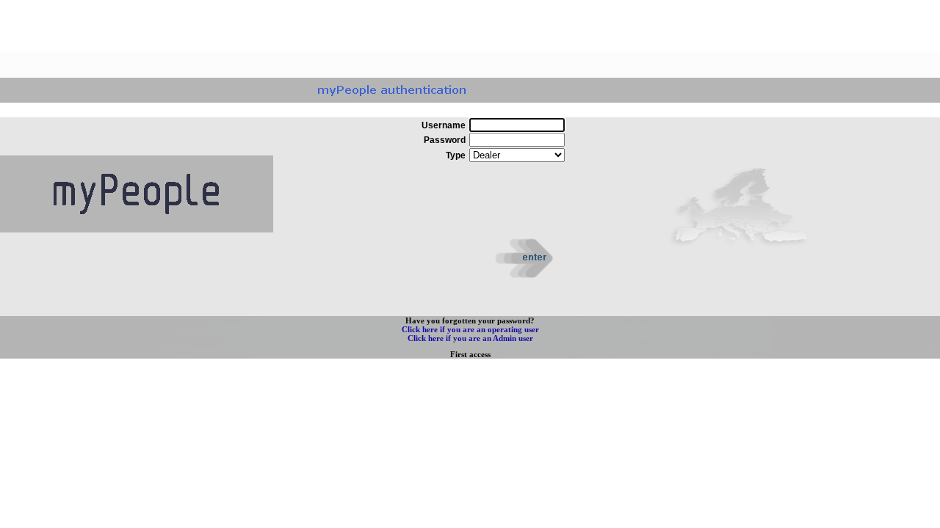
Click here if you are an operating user (470, 329)
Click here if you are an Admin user (470, 338)
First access (470, 354)
